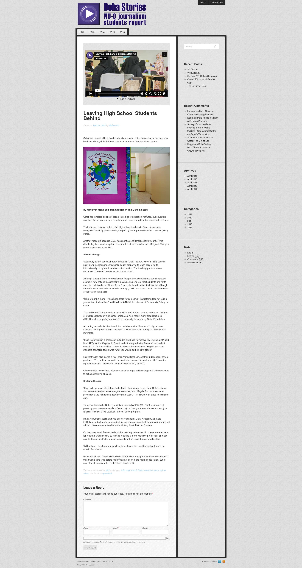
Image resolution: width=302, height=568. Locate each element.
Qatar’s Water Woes (200, 134)
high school (131, 470)
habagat (191, 111)
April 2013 (192, 185)
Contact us (217, 2)
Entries (193, 255)
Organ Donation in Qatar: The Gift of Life (200, 139)
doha (123, 470)
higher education (145, 470)
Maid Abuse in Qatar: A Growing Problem (200, 112)
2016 (122, 32)
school (86, 473)
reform (163, 470)
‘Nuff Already (193, 72)
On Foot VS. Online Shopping (202, 76)
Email (116, 527)
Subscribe (223, 561)
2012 (81, 32)
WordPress (90, 564)
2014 (102, 32)
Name (86, 527)
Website (145, 527)
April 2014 (192, 182)
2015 (112, 32)
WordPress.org (194, 262)
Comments (195, 259)
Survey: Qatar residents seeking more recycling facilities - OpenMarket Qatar (201, 127)
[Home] (112, 13)
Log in (190, 252)
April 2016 (192, 175)
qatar (156, 470)
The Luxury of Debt (197, 85)
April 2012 (192, 189)
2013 (92, 32)
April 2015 (192, 179)
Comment (87, 499)
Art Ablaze (192, 69)
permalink (107, 473)
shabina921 (114, 125)
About (203, 2)
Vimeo (219, 561)
